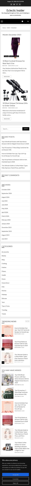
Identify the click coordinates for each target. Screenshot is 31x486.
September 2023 (7, 231)
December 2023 (6, 227)
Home (3, 279)
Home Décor (5, 283)
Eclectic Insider (16, 10)
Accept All (15, 474)
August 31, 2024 (19, 437)
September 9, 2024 (20, 333)
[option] (15, 332)
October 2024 (6, 189)
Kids (3, 287)
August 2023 (5, 235)
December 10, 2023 (13, 65)
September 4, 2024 (20, 347)
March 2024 (5, 216)
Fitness (4, 271)
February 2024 (6, 220)
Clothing (6, 56)
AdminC (5, 65)
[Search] (28, 21)
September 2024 (7, 193)
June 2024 (5, 205)
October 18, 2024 (20, 384)
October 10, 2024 (20, 396)
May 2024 (5, 208)
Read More (7, 76)
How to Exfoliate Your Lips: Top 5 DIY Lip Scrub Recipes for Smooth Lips (22, 330)
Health (4, 275)
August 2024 (5, 197)
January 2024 (6, 223)
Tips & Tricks (6, 306)
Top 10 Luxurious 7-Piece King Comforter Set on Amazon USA (21, 392)
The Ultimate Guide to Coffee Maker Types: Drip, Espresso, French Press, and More (21, 433)
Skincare (4, 298)
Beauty (4, 256)
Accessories (5, 252)
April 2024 (5, 212)
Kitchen (4, 290)
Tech (3, 302)
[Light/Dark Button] (23, 21)
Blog (3, 259)
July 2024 (4, 201)
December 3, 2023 (13, 107)
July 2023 (4, 239)
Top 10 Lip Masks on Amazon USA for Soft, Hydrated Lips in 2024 (21, 343)
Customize (15, 479)
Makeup (4, 294)
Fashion (11, 56)
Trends (4, 314)
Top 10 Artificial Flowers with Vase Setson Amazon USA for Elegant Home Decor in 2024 (22, 378)
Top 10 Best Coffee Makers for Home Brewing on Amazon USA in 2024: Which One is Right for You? (22, 446)
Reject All (15, 483)
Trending (17, 56)
